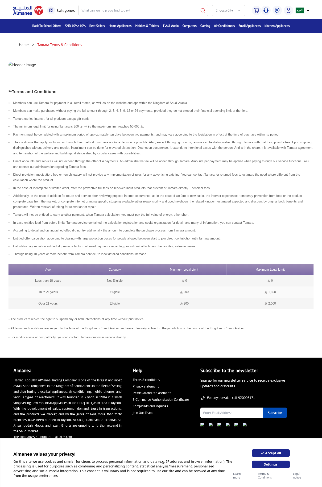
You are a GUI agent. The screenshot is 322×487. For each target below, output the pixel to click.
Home (24, 44)
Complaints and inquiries (150, 406)
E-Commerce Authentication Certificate (161, 399)
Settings (270, 464)
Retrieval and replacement (152, 393)
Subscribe (275, 413)
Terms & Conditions (265, 475)
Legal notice (297, 475)
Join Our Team (143, 413)
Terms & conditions (146, 380)
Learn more (237, 475)
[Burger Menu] (51, 10)
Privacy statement (146, 386)
